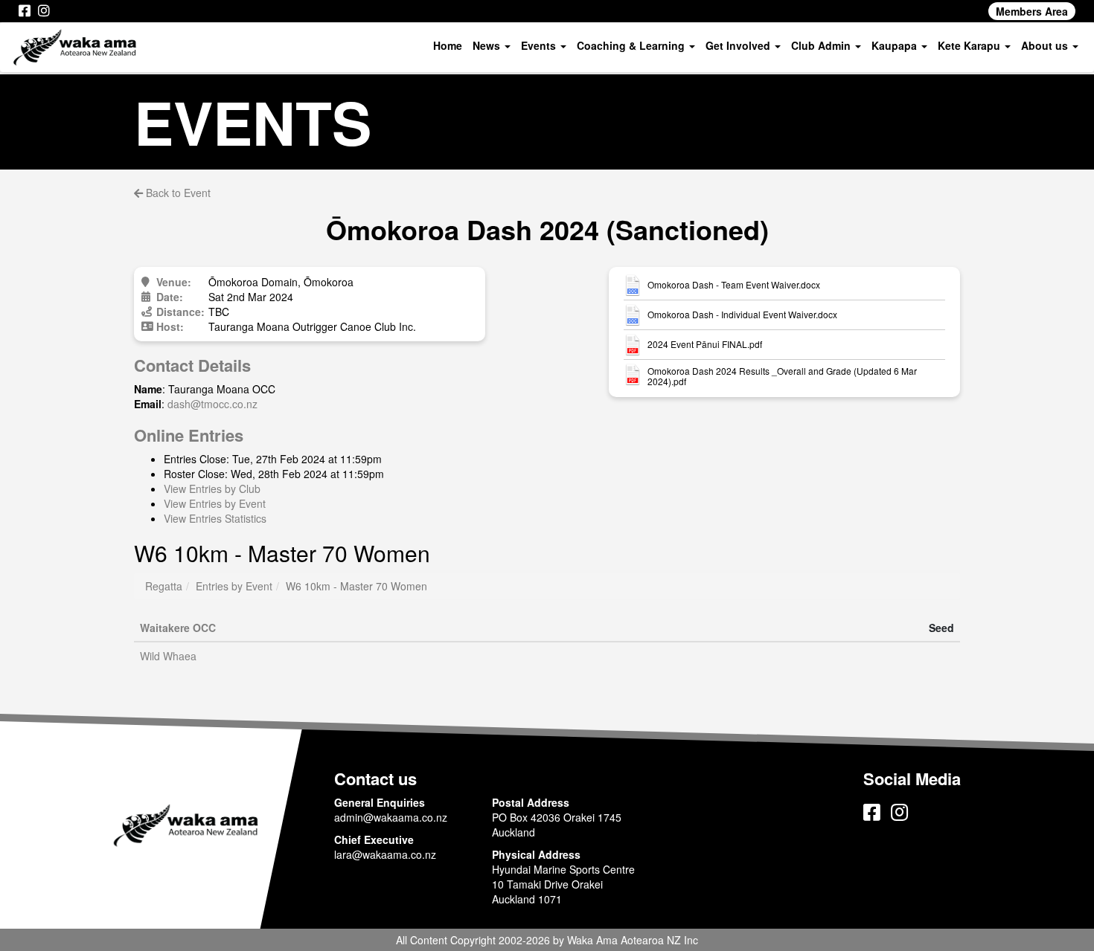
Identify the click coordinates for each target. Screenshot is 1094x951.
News (488, 45)
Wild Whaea (168, 655)
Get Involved (739, 45)
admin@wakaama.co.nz (390, 817)
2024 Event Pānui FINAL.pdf (704, 344)
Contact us (375, 778)
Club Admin (822, 45)
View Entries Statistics (215, 518)
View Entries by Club (212, 488)
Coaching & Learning (632, 45)
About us (1046, 45)
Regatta (163, 585)
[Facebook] (25, 11)
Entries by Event (234, 585)
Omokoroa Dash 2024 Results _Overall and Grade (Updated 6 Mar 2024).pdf (782, 376)
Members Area (1032, 11)
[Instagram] (44, 11)
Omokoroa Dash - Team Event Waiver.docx (733, 285)
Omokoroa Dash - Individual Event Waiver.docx (742, 314)
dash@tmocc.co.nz (212, 403)
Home (447, 45)
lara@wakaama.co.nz (385, 854)
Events (540, 45)
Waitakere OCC (178, 627)
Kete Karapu (970, 45)
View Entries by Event (215, 503)
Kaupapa (895, 45)
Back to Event (177, 192)
